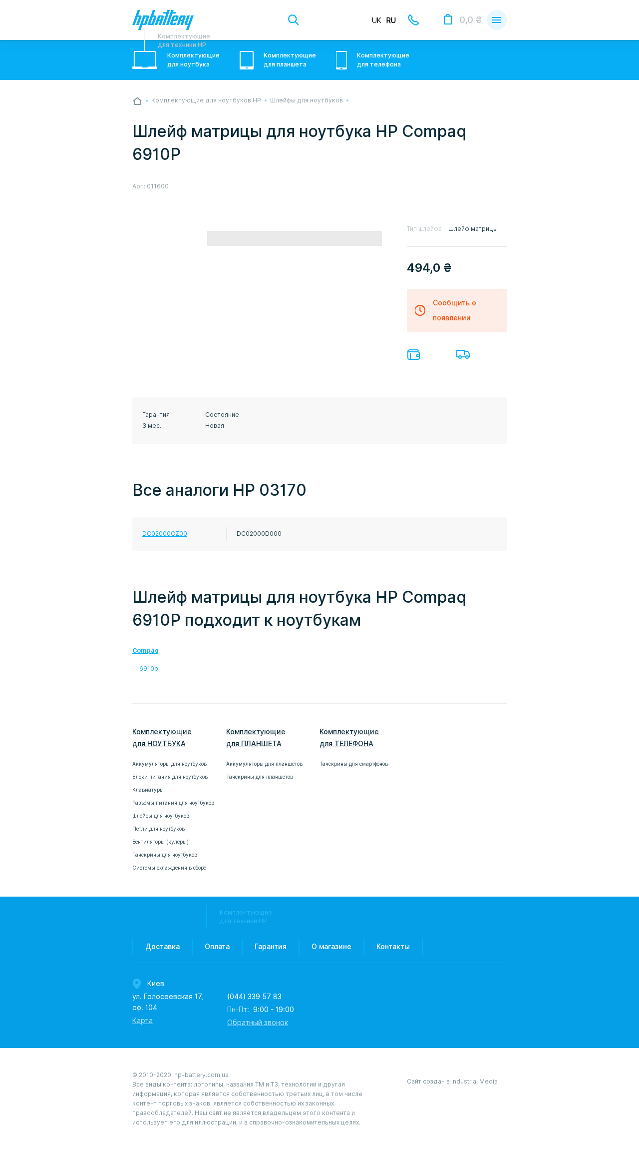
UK (376, 20)
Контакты (393, 947)
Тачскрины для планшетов (259, 777)
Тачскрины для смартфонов (354, 764)
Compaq (145, 650)
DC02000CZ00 (164, 533)
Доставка (463, 354)
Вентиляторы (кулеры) (160, 842)
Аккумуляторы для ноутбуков (169, 764)
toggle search (294, 20)
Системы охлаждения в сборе (169, 868)
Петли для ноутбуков (158, 829)
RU (391, 20)
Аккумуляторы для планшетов (264, 764)
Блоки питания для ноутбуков (170, 777)
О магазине (331, 947)
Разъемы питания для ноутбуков (173, 803)
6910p (148, 668)
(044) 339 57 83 (254, 997)
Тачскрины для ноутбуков (164, 855)
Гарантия (271, 947)
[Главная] (137, 100)
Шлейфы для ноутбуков (160, 816)
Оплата (413, 354)
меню (497, 20)
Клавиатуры (148, 790)
